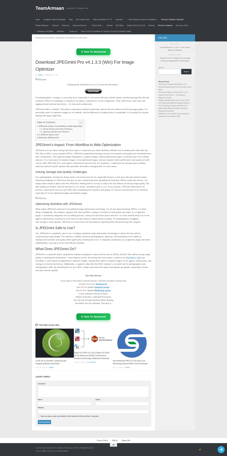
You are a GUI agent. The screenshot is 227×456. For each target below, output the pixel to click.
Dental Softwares (42, 25)
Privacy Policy (102, 440)
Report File (126, 440)
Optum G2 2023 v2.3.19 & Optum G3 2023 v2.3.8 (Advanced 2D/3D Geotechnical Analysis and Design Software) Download (91, 355)
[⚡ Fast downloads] (221, 449)
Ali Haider (91, 362)
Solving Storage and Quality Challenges (57, 129)
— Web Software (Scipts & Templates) (141, 19)
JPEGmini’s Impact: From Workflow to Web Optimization (60, 126)
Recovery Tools (182, 25)
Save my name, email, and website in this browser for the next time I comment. (70, 416)
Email (98, 399)
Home (37, 19)
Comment (42, 384)
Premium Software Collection (172, 19)
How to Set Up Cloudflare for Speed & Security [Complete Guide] (106, 31)
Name (40, 399)
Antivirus (55, 25)
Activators (119, 19)
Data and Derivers (80, 25)
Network (151, 25)
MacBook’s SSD (133, 258)
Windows (60, 31)
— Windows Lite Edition (44, 31)
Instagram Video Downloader (54, 19)
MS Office (120, 25)
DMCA (115, 440)
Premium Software (165, 25)
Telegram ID (101, 284)
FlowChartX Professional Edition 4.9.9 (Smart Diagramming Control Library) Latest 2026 (174, 86)
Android (109, 25)
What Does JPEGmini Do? (49, 138)
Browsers (65, 25)
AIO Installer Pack (83, 19)
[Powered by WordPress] (44, 451)
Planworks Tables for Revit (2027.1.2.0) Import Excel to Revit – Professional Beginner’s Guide (173, 94)
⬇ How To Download (93, 51)
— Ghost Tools (96, 25)
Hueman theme (63, 451)
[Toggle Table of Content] (79, 123)
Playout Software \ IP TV (102, 19)
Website (41, 408)
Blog (70, 19)
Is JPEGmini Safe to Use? (49, 135)
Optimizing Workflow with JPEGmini (56, 132)
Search (161, 68)
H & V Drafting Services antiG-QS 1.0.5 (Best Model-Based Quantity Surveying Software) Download (173, 108)
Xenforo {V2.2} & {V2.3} (136, 25)
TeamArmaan (49, 8)
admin (40, 75)
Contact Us (73, 31)
